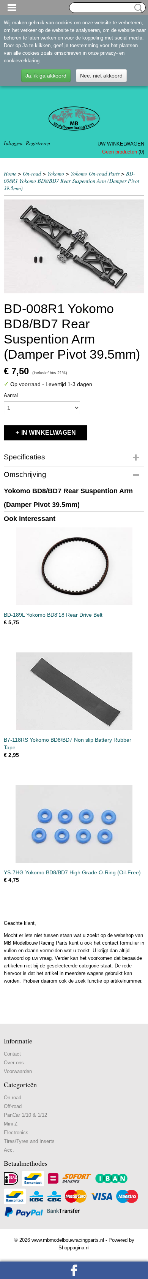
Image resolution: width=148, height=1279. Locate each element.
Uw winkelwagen (121, 144)
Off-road (13, 1106)
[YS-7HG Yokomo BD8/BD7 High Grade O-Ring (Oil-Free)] (74, 824)
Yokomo (55, 173)
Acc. (9, 1150)
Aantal (11, 395)
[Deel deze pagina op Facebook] (74, 1270)
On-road (32, 173)
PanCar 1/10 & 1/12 (25, 1115)
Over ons (14, 1062)
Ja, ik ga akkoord (45, 76)
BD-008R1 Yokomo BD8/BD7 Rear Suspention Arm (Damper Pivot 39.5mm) (71, 181)
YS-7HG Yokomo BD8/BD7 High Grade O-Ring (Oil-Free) (72, 872)
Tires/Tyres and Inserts (29, 1141)
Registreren (38, 143)
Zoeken (137, 8)
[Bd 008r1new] (74, 246)
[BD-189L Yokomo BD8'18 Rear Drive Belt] (74, 566)
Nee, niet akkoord (101, 76)
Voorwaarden (18, 1071)
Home (10, 173)
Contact (12, 1054)
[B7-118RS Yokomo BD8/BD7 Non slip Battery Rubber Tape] (74, 691)
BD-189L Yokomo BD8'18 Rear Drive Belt (53, 615)
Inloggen (13, 143)
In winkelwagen (48, 432)
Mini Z (10, 1124)
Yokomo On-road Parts (95, 173)
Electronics (16, 1132)
